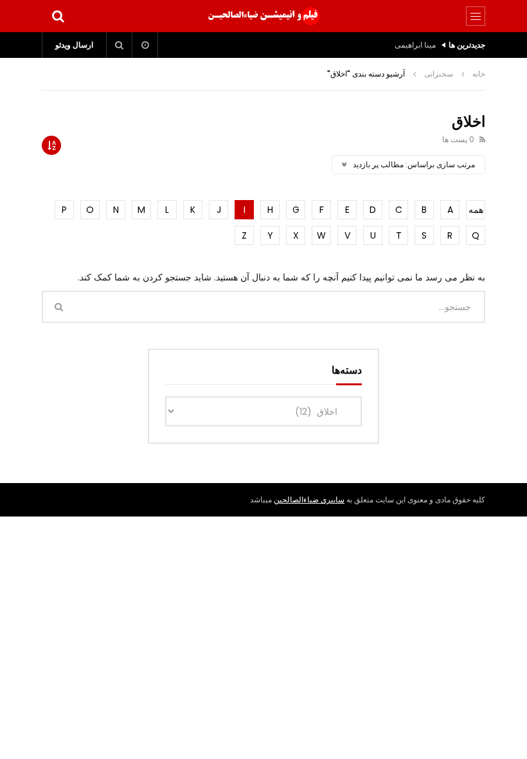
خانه (478, 73)
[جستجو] (58, 16)
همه (476, 209)
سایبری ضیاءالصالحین (309, 499)
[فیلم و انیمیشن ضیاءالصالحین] (263, 16)
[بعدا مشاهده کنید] (145, 45)
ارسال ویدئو (74, 44)
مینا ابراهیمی (415, 44)
